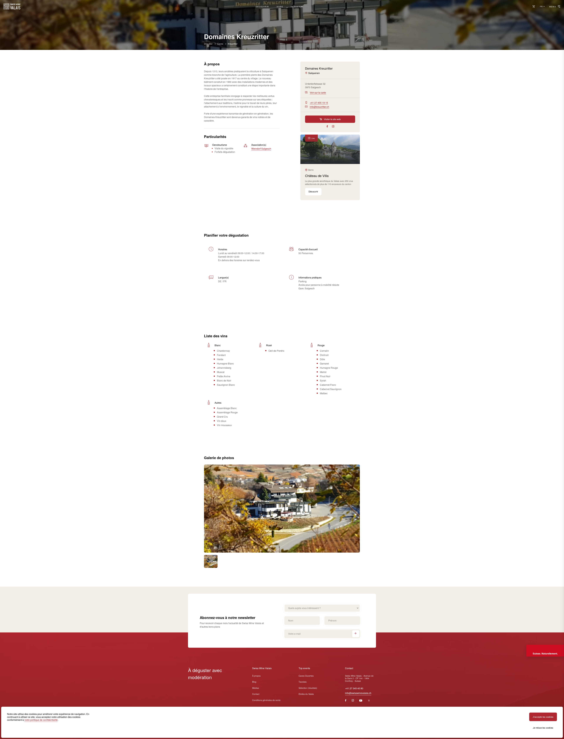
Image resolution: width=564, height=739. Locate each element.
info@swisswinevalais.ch (358, 693)
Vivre (280, 6)
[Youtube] (360, 700)
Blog (254, 681)
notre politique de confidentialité (41, 720)
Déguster (297, 6)
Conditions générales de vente (266, 700)
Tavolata (303, 681)
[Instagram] (353, 700)
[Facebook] (345, 700)
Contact (255, 693)
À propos (256, 675)
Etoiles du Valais (306, 693)
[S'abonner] (355, 633)
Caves (220, 43)
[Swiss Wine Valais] (12, 6)
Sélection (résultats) (308, 687)
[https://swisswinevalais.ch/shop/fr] (368, 700)
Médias (255, 687)
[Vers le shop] (533, 6)
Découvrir (262, 6)
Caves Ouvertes (306, 675)
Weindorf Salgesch (261, 148)
